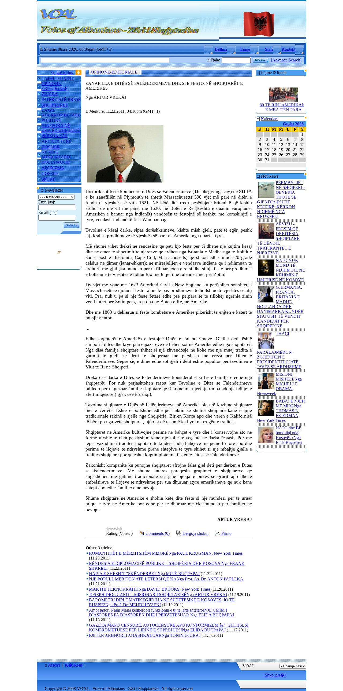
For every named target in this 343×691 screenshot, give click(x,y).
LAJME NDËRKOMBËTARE (61, 112)
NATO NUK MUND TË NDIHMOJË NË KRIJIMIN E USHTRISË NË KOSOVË (281, 270)
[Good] (117, 529)
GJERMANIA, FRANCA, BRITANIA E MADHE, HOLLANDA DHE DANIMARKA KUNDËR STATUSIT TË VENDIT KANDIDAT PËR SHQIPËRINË (280, 306)
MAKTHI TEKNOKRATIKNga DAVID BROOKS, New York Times (149, 589)
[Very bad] (107, 529)
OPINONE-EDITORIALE (55, 86)
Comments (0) (157, 533)
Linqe (245, 49)
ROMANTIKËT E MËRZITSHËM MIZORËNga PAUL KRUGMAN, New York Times (166, 553)
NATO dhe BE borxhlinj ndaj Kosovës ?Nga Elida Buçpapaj (289, 435)
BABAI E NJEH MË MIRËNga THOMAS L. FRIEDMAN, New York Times (281, 411)
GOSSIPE (50, 173)
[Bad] (111, 529)
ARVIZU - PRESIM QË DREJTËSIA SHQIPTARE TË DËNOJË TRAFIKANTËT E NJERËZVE (278, 238)
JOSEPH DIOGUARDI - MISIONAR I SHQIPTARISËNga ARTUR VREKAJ (158, 594)
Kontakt (288, 49)
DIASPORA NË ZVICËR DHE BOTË (61, 128)
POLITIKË (51, 120)
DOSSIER (51, 147)
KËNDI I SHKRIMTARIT (56, 154)
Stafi (269, 49)
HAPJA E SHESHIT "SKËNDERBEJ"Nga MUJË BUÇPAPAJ (144, 573)
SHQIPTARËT (55, 105)
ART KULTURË (57, 141)
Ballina (221, 49)
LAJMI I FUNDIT (58, 78)
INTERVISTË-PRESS (61, 99)
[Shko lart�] (274, 675)
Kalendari (269, 118)
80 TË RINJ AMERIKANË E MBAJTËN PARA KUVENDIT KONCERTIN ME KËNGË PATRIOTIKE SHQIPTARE (283, 110)
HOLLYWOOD (56, 162)
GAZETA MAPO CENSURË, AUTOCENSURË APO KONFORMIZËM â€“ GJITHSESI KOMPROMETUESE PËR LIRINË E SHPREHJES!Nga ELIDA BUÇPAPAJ (168, 627)
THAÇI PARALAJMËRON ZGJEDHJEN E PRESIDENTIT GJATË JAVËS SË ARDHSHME (279, 350)
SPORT (48, 179)
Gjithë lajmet (62, 72)
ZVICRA (50, 94)
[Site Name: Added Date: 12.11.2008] (59, 264)
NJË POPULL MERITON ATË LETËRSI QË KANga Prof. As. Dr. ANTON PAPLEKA (166, 579)
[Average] (114, 529)
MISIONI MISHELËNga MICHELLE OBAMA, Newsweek (279, 384)
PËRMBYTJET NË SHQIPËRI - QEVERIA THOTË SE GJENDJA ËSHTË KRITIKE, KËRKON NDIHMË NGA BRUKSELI (281, 199)
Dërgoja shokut (194, 533)
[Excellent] (120, 529)
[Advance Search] (286, 60)
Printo (226, 533)
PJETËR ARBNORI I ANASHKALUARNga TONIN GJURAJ (144, 635)
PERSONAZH (55, 135)
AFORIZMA (53, 168)
